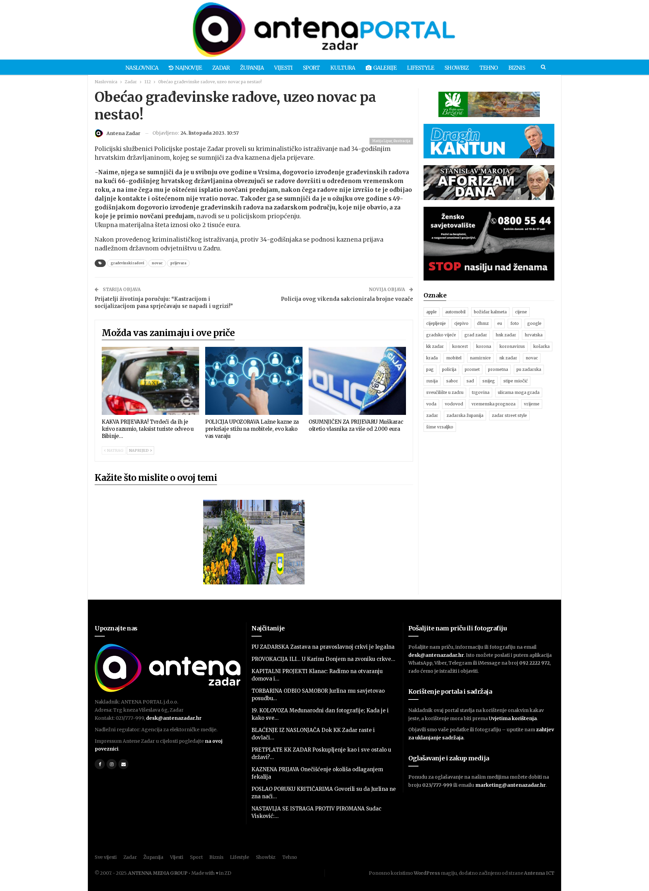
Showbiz (456, 67)
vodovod (454, 403)
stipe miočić (515, 380)
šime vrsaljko (439, 426)
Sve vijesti (106, 857)
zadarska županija (465, 415)
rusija (432, 380)
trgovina (480, 392)
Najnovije (188, 67)
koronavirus (512, 346)
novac (157, 263)
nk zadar (508, 357)
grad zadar (475, 334)
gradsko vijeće (441, 334)
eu (499, 323)
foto (514, 323)
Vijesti (283, 67)
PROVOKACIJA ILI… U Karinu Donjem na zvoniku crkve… (323, 659)
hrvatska (534, 334)
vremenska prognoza (493, 403)
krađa (432, 357)
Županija (252, 67)
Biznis (516, 67)
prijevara (178, 263)
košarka (541, 346)
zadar (432, 415)
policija (449, 369)
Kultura (342, 67)
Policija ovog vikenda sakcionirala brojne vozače (347, 299)
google (534, 323)
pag (430, 369)
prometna (498, 369)
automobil (455, 311)
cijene (521, 311)
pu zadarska (528, 369)
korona (483, 346)
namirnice (480, 357)
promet (472, 369)
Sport (311, 67)
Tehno (488, 67)
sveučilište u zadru (444, 392)
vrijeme (531, 403)
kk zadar (435, 346)
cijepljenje (436, 323)
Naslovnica (141, 67)
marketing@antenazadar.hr (510, 785)
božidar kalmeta (490, 311)
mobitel (453, 357)
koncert (460, 346)
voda (431, 403)
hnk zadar (506, 334)
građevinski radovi (127, 263)
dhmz (483, 323)
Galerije (385, 67)
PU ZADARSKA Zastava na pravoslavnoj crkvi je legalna (322, 647)
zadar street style (509, 415)
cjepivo (461, 323)
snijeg (488, 380)
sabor (452, 380)
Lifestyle (420, 67)
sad (470, 380)
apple (431, 311)
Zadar (221, 67)
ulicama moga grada (518, 392)
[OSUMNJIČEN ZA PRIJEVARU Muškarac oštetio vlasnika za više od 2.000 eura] (357, 381)
